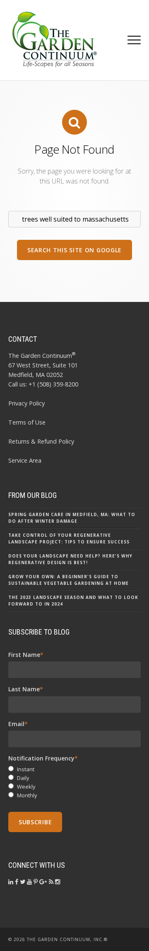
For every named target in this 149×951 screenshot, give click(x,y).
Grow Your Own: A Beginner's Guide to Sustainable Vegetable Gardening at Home (68, 580)
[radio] (74, 769)
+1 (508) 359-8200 (53, 384)
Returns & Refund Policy (41, 441)
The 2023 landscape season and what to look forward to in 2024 (73, 600)
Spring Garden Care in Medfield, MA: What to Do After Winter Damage (71, 518)
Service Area (24, 460)
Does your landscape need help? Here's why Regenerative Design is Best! (70, 559)
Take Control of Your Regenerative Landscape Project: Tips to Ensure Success (69, 538)
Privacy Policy (26, 403)
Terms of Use (27, 422)
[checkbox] (74, 782)
